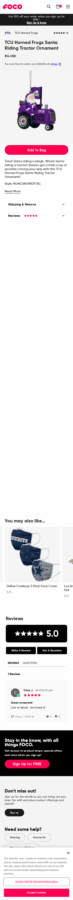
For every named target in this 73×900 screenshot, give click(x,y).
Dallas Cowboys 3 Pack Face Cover (32, 586)
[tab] (21, 650)
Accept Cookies (36, 892)
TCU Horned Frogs (26, 33)
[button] (18, 716)
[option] (36, 20)
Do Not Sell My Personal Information (36, 881)
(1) (67, 33)
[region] (36, 873)
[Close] (68, 853)
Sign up (14, 812)
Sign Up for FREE (27, 764)
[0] (58, 7)
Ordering (15, 837)
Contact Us (39, 837)
